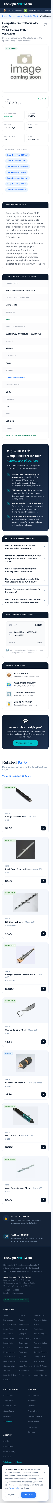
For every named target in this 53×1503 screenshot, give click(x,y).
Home (4, 16)
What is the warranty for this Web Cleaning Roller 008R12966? (25, 570)
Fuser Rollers (8, 1338)
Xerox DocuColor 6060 (16, 190)
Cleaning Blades (10, 1324)
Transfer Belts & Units (40, 1320)
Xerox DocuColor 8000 (16, 172)
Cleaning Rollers (37, 1338)
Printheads (7, 1380)
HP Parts (7, 1416)
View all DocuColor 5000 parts (18, 776)
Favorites (7, 1457)
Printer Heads (24, 1375)
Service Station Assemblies (40, 1370)
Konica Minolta (9, 1406)
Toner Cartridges (7, 1315)
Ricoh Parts (8, 1395)
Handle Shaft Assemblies (24, 1370)
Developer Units (7, 1320)
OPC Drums (8, 1334)
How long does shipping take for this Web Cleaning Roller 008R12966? (25, 580)
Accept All (28, 1494)
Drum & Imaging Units (24, 1315)
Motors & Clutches (23, 1329)
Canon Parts (8, 1411)
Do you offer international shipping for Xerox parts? (25, 590)
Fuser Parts (8, 1343)
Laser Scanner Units (25, 1366)
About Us (32, 1400)
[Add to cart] (43, 828)
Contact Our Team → (25, 743)
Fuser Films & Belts (40, 1334)
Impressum (32, 1427)
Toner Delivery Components (9, 1357)
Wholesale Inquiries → (12, 1462)
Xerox (19, 16)
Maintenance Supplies (8, 1352)
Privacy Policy (33, 1411)
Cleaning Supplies (22, 1357)
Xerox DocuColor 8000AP (17, 178)
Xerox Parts (8, 1400)
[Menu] (44, 4)
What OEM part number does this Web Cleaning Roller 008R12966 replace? (25, 601)
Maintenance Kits (24, 1324)
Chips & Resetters (38, 1324)
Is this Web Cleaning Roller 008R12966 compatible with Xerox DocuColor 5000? (25, 558)
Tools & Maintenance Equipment (8, 1370)
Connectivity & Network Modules (9, 1366)
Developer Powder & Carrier (23, 1361)
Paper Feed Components (8, 1329)
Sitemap (31, 1432)
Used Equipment (35, 1395)
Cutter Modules (40, 1375)
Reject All (12, 1494)
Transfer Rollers (40, 1343)
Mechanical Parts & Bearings (39, 1361)
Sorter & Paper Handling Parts (40, 1366)
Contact (31, 1406)
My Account (8, 1446)
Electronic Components (24, 1352)
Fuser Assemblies (24, 1320)
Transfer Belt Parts (39, 1357)
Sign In (6, 1441)
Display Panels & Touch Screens (40, 1352)
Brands (12, 16)
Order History (9, 1451)
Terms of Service (35, 1416)
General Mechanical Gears (39, 1347)
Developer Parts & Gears (25, 1343)
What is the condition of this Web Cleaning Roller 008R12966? (25, 547)
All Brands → (8, 1422)
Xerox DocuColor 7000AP (17, 155)
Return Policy (33, 1422)
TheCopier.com (17, 4)
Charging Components (24, 1334)
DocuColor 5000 (31, 16)
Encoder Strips (9, 1375)
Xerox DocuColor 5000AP (17, 166)
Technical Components (39, 1329)
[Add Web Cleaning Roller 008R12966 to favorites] (45, 24)
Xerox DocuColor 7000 (16, 161)
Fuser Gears (24, 1347)
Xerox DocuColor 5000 (16, 184)
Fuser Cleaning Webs (15, 377)
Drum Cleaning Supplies (9, 1361)
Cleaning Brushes (6, 1347)
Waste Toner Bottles (39, 1315)
